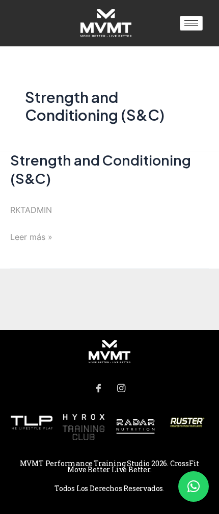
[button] (193, 486)
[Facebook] (98, 388)
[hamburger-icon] (191, 23)
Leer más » (31, 235)
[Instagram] (121, 388)
